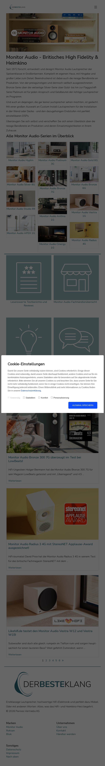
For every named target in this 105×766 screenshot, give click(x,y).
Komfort (44, 398)
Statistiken (30, 398)
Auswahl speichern (82, 405)
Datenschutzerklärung (31, 391)
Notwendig (15, 398)
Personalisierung (61, 398)
